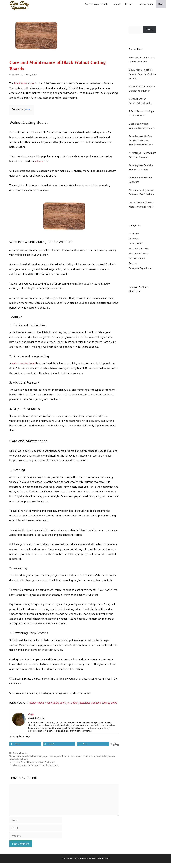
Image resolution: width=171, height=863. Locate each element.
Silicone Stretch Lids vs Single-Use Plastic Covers (35, 765)
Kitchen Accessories (139, 248)
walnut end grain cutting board (99, 756)
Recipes (133, 263)
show (27, 109)
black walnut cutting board (25, 756)
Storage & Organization (141, 268)
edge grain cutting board (51, 756)
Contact (129, 3)
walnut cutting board (24, 363)
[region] (136, 842)
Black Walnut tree (24, 83)
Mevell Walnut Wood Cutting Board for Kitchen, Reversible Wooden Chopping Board (73, 702)
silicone (39, 161)
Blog (160, 3)
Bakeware (134, 233)
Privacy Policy (146, 3)
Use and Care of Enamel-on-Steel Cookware (33, 762)
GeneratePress (102, 858)
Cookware (134, 238)
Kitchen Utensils (137, 258)
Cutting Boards (20, 753)
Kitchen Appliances (138, 253)
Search (132, 23)
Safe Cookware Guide (96, 3)
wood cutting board (18, 759)
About (116, 3)
